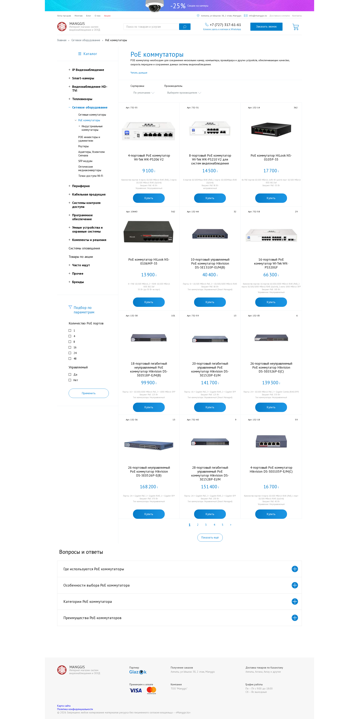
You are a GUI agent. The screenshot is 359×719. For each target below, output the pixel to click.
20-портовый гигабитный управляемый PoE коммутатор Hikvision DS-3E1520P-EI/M (210, 369)
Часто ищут (81, 265)
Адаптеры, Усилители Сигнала (91, 153)
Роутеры (83, 146)
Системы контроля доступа (86, 205)
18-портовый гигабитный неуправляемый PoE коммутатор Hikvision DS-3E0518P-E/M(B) (149, 369)
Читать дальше (139, 72)
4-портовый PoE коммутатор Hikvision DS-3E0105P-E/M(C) (271, 469)
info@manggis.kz (258, 15)
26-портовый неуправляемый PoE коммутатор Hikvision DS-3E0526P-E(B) (149, 471)
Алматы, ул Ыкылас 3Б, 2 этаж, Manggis (221, 15)
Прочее (77, 273)
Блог (88, 16)
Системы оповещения (84, 248)
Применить (89, 393)
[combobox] (144, 92)
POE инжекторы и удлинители (89, 138)
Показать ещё (210, 537)
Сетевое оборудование (90, 107)
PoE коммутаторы (89, 120)
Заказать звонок (266, 26)
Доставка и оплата (279, 15)
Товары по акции (81, 256)
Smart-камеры (83, 78)
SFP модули (85, 161)
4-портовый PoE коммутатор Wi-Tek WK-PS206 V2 (149, 157)
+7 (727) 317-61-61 (225, 24)
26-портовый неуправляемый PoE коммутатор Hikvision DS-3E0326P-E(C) (271, 367)
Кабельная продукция (88, 194)
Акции (107, 16)
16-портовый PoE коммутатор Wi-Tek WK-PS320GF (271, 263)
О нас (98, 16)
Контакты (297, 15)
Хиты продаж (64, 16)
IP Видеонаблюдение (88, 70)
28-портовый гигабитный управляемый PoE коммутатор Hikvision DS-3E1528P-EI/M (210, 473)
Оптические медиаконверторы (89, 168)
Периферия (81, 186)
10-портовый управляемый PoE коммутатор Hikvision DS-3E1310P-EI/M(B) (210, 263)
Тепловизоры (82, 99)
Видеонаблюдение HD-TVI (89, 88)
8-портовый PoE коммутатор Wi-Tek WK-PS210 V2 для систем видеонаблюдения (210, 159)
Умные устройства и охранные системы (87, 229)
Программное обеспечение (82, 217)
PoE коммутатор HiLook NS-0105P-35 (271, 157)
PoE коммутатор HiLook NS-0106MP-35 (148, 261)
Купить (149, 198)
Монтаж (79, 16)
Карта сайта (63, 705)
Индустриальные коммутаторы (92, 128)
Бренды (78, 282)
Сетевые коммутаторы (92, 114)
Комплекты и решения (89, 240)
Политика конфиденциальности (75, 709)
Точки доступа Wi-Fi (90, 176)
